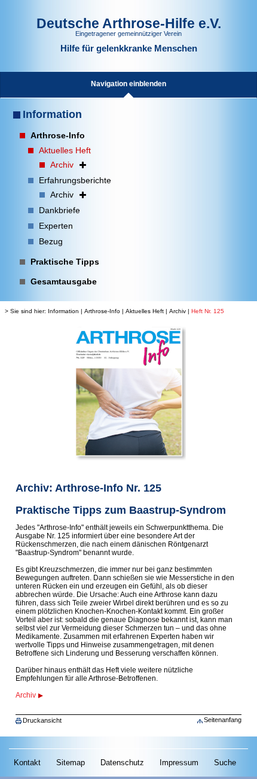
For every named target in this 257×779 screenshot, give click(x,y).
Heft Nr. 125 (207, 311)
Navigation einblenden (128, 84)
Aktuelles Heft (145, 311)
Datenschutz (122, 762)
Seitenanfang (222, 719)
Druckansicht (42, 720)
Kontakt (27, 762)
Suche (225, 762)
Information (52, 114)
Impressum (179, 762)
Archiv (177, 311)
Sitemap (70, 762)
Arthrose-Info (102, 311)
